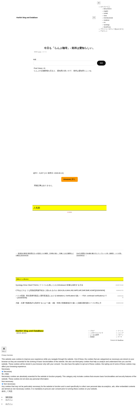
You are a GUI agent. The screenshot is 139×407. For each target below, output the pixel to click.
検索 (34, 59)
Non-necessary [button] (7, 381)
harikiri (39, 51)
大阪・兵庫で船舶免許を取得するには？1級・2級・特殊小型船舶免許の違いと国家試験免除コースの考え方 (58, 303)
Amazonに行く (69, 179)
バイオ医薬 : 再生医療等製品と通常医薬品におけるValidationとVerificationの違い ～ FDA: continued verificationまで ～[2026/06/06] (61, 297)
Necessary (8, 371)
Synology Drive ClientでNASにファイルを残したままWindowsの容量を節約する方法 (49, 285)
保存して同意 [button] (7, 391)
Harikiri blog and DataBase (27, 18)
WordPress (120, 340)
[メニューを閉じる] (98, 3)
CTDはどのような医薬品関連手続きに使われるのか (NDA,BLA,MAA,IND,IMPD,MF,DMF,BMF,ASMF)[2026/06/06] (60, 290)
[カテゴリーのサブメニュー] (109, 7)
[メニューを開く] (94, 17)
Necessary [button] (6, 369)
